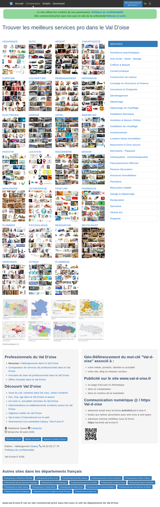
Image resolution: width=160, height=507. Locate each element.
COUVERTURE (37, 78)
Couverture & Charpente (123, 89)
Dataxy (34, 446)
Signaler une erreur (32, 439)
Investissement (118, 132)
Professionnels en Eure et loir (47, 478)
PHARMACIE (89, 188)
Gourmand (59, 3)
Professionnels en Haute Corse (71, 487)
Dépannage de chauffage (124, 108)
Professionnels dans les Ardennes (16, 491)
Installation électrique (122, 114)
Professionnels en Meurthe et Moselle (18, 478)
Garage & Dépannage (122, 194)
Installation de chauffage (124, 126)
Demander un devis (13, 439)
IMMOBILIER (89, 115)
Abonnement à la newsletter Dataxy (36, 421)
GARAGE (34, 115)
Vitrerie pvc (116, 212)
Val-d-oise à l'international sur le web (28, 417)
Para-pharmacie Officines (124, 163)
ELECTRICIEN (10, 115)
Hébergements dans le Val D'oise (39, 363)
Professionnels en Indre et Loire (113, 482)
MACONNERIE (63, 151)
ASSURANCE (10, 41)
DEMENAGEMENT (65, 78)
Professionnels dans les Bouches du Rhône (135, 487)
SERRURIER (9, 262)
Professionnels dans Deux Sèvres (74, 478)
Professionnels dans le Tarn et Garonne (106, 478)
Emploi (46, 3)
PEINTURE (61, 188)
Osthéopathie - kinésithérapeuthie (129, 157)
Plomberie (115, 181)
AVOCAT (60, 41)
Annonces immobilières (123, 175)
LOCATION (35, 151)
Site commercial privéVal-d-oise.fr (133, 4)
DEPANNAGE (89, 78)
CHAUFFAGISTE (91, 41)
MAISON (86, 151)
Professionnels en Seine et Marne (137, 478)
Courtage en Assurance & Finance (129, 83)
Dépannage (116, 101)
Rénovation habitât (120, 187)
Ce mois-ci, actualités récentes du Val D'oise (33, 401)
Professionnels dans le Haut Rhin (141, 482)
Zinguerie (115, 218)
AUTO (32, 41)
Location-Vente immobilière (125, 138)
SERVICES (116, 44)
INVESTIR (8, 151)
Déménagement (119, 95)
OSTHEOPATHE (38, 188)
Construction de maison (123, 77)
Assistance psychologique (124, 52)
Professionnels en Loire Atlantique (54, 482)
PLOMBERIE (62, 262)
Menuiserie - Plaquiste (122, 150)
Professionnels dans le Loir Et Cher (84, 482)
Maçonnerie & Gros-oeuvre (125, 144)
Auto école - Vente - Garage (125, 58)
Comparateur (33, 3)
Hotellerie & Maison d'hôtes (125, 120)
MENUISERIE (10, 188)
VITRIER (34, 262)
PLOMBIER (8, 225)
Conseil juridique (119, 71)
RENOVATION (63, 225)
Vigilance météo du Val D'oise (25, 413)
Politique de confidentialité (107, 12)
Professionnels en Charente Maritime (101, 487)
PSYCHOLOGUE (38, 225)
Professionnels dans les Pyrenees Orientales (20, 482)
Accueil (19, 3)
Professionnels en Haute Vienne (16, 487)
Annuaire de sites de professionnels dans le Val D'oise (38, 375)
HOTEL (59, 115)
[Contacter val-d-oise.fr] (149, 3)
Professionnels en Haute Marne (44, 487)
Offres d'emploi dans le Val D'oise (27, 379)
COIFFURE (8, 78)
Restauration (117, 200)
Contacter (36, 428)
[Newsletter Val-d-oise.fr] (145, 3)
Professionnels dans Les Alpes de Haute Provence (52, 491)
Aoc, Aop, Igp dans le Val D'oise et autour (31, 397)
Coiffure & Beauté (120, 64)
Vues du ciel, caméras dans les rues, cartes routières (38, 392)
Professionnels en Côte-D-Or (85, 491)
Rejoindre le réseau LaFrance (55, 439)
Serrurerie (115, 206)
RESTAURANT (90, 225)
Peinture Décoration (121, 169)
